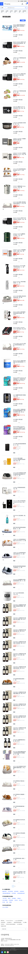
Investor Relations (9, 920)
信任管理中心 (9, 922)
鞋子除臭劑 (14, 893)
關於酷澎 (2, 920)
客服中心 (25, 1)
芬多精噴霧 (11, 900)
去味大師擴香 (4, 900)
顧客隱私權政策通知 (17, 922)
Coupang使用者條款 (18, 920)
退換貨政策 (3, 922)
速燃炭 (10, 902)
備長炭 (9, 898)
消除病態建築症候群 (21, 893)
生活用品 (11, 12)
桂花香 (3, 902)
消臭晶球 (19, 898)
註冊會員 (21, 1)
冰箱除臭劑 (22, 891)
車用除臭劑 (24, 12)
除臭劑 (20, 12)
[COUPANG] (5, 935)
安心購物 (25, 922)
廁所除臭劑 (16, 891)
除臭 (7, 902)
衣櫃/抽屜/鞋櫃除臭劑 (6, 893)
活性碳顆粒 (14, 898)
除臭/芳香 (16, 12)
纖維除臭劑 (4, 891)
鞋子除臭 (20, 900)
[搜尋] (25, 7)
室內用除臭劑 (10, 891)
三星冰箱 (16, 900)
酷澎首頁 (2, 12)
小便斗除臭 (4, 898)
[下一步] (18, 886)
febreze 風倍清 (5, 907)
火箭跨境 (7, 12)
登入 (19, 1)
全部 (2, 7)
